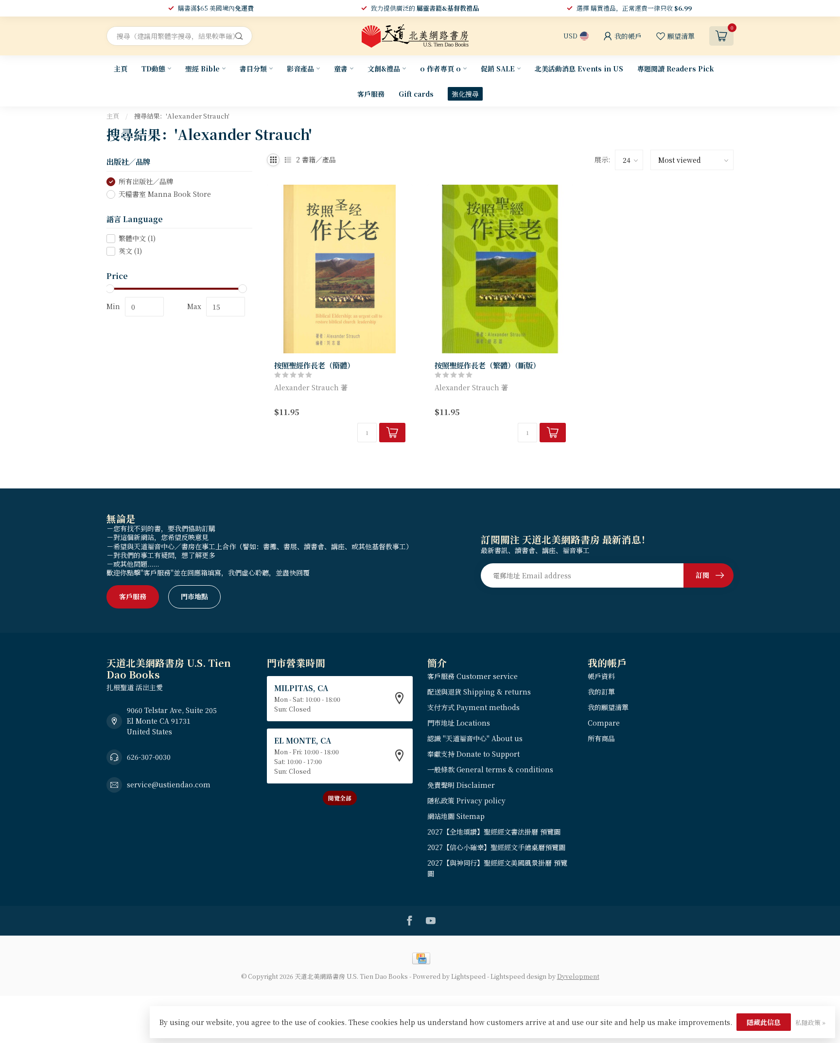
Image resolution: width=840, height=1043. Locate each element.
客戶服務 (371, 94)
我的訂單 (601, 691)
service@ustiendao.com (168, 784)
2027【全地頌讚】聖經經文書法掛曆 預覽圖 (493, 831)
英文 (130, 251)
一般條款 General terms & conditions (490, 769)
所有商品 (601, 738)
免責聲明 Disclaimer (461, 785)
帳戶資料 (601, 676)
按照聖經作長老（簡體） (314, 365)
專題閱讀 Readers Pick (675, 68)
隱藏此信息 (764, 1022)
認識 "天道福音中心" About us (475, 738)
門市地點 (194, 596)
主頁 (120, 68)
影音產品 (300, 68)
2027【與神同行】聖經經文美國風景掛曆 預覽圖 (497, 868)
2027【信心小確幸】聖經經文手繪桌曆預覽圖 (496, 847)
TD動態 (153, 68)
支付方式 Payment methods (473, 707)
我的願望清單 (608, 707)
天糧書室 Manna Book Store (165, 194)
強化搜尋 (465, 94)
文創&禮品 (384, 68)
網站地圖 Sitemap (456, 816)
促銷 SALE (498, 68)
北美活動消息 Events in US (579, 68)
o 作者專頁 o (440, 68)
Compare (604, 723)
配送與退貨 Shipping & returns (479, 691)
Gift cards (416, 94)
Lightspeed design (518, 976)
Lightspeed (468, 976)
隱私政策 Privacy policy (466, 800)
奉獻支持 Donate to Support (473, 754)
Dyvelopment (578, 976)
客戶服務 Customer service (472, 676)
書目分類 (253, 68)
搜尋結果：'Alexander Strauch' (181, 116)
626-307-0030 (149, 757)
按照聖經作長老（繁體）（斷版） (487, 365)
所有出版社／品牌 (146, 181)
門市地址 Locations (458, 723)
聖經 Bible (202, 68)
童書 (341, 68)
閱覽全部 (339, 798)
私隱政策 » (810, 1022)
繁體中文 (137, 238)
